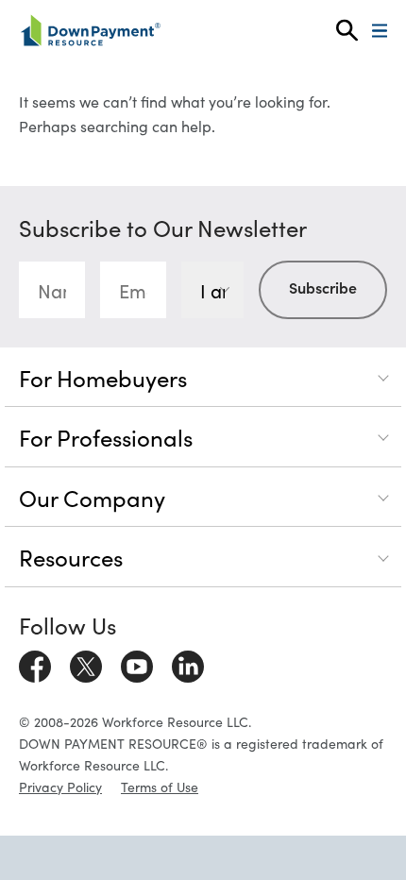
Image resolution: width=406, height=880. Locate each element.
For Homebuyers (103, 377)
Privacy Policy (60, 786)
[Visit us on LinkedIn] (188, 662)
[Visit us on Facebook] (35, 662)
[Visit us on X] (86, 662)
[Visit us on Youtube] (137, 662)
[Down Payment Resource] (90, 30)
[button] (347, 31)
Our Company (92, 497)
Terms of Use (159, 786)
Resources (71, 556)
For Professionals (106, 436)
